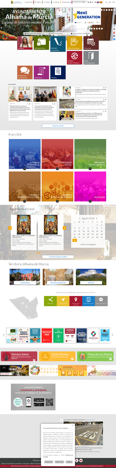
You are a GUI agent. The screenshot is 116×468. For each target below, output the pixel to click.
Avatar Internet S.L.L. (99, 466)
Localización (25, 283)
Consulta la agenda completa (58, 257)
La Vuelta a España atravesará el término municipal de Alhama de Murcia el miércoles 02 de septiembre (90, 91)
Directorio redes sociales (34, 33)
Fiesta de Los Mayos (100, 355)
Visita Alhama (60, 355)
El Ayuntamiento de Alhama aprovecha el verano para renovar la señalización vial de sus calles (90, 102)
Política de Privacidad (35, 463)
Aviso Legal (26, 463)
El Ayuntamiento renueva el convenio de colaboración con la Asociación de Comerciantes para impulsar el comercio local (20, 108)
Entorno (91, 283)
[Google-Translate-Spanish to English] (97, 2)
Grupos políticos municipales (81, 33)
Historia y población (58, 283)
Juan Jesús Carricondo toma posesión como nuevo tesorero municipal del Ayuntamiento (44, 107)
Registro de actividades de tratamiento (11, 463)
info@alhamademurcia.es (82, 466)
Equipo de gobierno (56, 33)
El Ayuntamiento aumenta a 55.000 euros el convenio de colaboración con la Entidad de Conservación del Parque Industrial (88, 114)
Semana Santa (21, 355)
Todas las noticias (58, 126)
